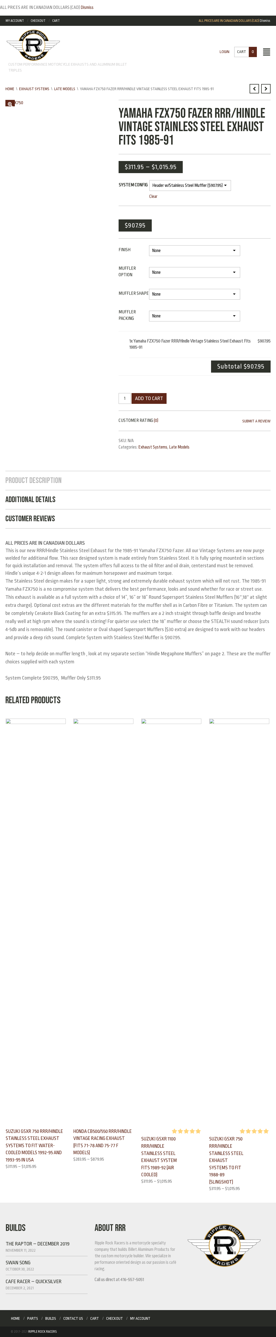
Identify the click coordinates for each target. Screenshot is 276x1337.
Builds (50, 1318)
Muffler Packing (127, 315)
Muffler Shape (134, 293)
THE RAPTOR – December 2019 (38, 1244)
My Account (15, 21)
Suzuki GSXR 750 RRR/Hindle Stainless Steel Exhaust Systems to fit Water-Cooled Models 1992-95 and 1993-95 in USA (34, 1146)
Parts (32, 1318)
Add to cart (149, 398)
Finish (124, 249)
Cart (56, 21)
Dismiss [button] (87, 7)
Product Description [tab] (33, 480)
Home (9, 89)
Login (224, 52)
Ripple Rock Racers (42, 1332)
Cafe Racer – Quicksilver (33, 1281)
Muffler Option (127, 271)
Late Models (64, 89)
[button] (10, 104)
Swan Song (18, 1263)
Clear (153, 196)
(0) (156, 420)
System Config (133, 185)
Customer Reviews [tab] (30, 519)
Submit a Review (256, 421)
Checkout (38, 21)
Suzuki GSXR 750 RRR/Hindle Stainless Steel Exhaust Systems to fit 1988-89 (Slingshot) (226, 1160)
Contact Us (73, 1318)
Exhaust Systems (34, 89)
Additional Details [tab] (30, 500)
